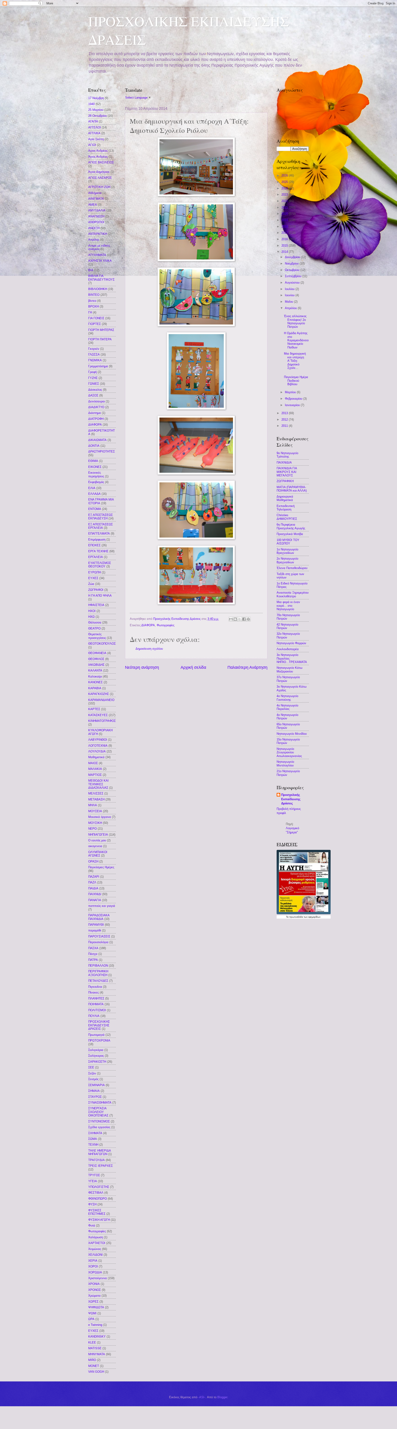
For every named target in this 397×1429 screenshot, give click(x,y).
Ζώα (91, 584)
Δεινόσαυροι (96, 401)
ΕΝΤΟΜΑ (94, 509)
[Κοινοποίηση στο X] (239, 619)
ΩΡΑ (91, 1319)
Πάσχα (92, 954)
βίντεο (92, 300)
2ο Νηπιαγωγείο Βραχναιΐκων (287, 560)
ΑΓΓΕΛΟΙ (94, 127)
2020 (285, 213)
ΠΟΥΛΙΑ (93, 1016)
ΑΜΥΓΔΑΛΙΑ (96, 210)
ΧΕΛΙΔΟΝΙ (95, 1254)
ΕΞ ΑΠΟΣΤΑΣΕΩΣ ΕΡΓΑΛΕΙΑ (100, 526)
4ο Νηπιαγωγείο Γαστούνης (287, 697)
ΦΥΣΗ (92, 1204)
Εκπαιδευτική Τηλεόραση (286, 507)
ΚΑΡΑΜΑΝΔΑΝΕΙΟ (101, 700)
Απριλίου (291, 308)
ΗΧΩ (91, 616)
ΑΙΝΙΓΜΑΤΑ (96, 198)
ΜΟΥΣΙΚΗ (95, 823)
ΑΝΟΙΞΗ (93, 228)
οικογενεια (95, 846)
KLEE (92, 1342)
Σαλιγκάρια (95, 1050)
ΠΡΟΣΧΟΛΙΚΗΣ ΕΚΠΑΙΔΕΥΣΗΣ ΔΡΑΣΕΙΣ (99, 1025)
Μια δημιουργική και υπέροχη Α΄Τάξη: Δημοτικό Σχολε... (295, 361)
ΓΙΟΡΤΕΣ (94, 324)
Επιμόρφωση (96, 539)
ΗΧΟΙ (92, 611)
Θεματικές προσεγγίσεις (97, 635)
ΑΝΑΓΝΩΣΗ (96, 216)
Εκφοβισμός (96, 482)
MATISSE (95, 1348)
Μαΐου (289, 301)
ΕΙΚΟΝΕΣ (95, 467)
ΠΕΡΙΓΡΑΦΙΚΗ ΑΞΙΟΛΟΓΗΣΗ (98, 973)
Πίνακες (93, 992)
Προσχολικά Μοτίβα (290, 534)
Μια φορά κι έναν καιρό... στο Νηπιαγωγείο (288, 605)
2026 (285, 175)
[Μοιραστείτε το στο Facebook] (244, 619)
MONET (93, 1366)
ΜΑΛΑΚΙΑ (95, 769)
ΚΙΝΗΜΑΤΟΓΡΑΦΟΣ (102, 721)
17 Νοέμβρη (96, 98)
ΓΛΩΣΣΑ (94, 354)
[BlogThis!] (235, 619)
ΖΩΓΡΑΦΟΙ (95, 590)
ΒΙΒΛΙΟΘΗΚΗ (97, 289)
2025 (285, 182)
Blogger (222, 1397)
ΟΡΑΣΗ (93, 861)
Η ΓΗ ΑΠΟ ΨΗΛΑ (100, 595)
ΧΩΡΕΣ (93, 1301)
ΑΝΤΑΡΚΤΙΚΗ (97, 234)
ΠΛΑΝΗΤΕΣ (96, 998)
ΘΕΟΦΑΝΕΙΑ (97, 653)
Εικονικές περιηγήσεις (96, 474)
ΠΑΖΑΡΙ (93, 876)
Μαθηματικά (96, 757)
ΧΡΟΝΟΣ (94, 1290)
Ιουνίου (290, 295)
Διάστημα (94, 413)
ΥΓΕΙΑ (92, 1181)
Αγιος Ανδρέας (98, 150)
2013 (285, 413)
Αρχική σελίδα (193, 667)
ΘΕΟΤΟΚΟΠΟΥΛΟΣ (102, 643)
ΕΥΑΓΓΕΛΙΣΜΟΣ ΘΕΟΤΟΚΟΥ (99, 564)
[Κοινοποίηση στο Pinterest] (248, 619)
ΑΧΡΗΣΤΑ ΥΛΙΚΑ (100, 260)
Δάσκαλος (95, 389)
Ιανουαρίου (293, 405)
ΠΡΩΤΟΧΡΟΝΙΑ (99, 1040)
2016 (285, 239)
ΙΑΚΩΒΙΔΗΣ (96, 664)
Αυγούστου (293, 282)
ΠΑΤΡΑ (93, 960)
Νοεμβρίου (292, 263)
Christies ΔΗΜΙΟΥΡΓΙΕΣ (287, 516)
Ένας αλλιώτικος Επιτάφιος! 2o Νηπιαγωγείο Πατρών (295, 321)
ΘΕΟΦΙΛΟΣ (96, 659)
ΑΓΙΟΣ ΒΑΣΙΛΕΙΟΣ (101, 162)
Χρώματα (94, 1295)
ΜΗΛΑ (92, 805)
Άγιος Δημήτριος (99, 172)
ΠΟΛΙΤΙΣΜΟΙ (97, 1010)
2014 (285, 251)
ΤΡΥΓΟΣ (94, 1175)
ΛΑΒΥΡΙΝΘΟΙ (97, 739)
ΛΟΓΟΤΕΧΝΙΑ (98, 745)
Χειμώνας (94, 1249)
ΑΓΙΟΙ (92, 145)
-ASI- (201, 1397)
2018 (285, 226)
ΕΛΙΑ (91, 488)
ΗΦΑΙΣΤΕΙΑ (96, 605)
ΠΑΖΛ (92, 882)
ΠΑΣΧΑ (93, 948)
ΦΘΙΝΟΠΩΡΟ (97, 1198)
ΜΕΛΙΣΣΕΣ (95, 793)
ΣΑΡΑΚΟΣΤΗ (97, 1061)
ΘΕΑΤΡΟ (94, 628)
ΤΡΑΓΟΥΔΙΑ (96, 1160)
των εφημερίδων (311, 917)
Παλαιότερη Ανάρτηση (247, 667)
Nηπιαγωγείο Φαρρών (291, 643)
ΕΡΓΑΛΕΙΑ (95, 557)
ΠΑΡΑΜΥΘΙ (96, 924)
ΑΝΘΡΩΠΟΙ (96, 222)
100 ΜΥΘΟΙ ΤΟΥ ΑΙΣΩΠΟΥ (288, 541)
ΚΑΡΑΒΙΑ (94, 688)
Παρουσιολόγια (98, 942)
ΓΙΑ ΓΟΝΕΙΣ (96, 318)
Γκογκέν (93, 348)
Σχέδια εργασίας (99, 1127)
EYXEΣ (93, 1330)
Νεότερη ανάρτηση (142, 667)
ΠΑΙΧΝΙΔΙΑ (284, 462)
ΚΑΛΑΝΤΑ (95, 670)
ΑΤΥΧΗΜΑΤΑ (97, 255)
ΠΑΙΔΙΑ (93, 888)
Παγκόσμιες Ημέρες (101, 867)
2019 (285, 220)
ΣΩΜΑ (92, 1139)
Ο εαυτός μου (97, 840)
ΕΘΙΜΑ (93, 461)
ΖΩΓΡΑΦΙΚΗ (285, 481)
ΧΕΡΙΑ (92, 1260)
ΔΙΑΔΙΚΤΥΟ (96, 407)
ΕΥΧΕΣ (93, 578)
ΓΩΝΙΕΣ (93, 383)
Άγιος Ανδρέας (98, 156)
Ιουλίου (290, 289)
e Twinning (95, 1325)
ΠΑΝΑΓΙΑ (94, 900)
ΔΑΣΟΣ (93, 395)
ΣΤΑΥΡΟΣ (95, 1097)
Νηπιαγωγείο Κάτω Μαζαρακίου (289, 669)
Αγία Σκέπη (96, 139)
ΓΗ (90, 312)
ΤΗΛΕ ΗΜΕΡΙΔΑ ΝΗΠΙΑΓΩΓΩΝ (99, 1152)
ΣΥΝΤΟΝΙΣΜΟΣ (99, 1121)
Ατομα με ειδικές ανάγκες (99, 247)
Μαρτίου (291, 392)
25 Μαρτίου (95, 109)
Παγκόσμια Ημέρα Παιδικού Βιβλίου (296, 380)
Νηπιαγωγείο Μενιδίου (292, 733)
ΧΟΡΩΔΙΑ (95, 1272)
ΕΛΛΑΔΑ (94, 493)
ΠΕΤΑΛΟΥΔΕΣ (98, 980)
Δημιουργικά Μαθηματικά (285, 498)
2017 (285, 232)
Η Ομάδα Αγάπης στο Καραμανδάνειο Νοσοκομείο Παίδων (296, 340)
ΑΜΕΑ (92, 204)
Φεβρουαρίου (294, 398)
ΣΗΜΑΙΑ (94, 1091)
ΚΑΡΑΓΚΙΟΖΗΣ (98, 694)
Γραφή (92, 372)
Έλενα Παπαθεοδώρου (292, 568)
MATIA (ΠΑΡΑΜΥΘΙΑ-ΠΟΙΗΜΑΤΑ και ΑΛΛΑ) (292, 488)
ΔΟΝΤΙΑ (93, 445)
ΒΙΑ (90, 270)
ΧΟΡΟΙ (93, 1266)
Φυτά (91, 1225)
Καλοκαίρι (95, 676)
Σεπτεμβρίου (293, 276)
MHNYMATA (96, 1354)
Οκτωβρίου (292, 270)
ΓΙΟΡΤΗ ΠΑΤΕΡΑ (100, 339)
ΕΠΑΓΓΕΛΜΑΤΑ (99, 533)
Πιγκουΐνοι (95, 986)
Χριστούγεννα (97, 1278)
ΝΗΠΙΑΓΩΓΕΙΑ (98, 834)
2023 (285, 194)
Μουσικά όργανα (99, 817)
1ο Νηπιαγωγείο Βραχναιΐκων (287, 551)
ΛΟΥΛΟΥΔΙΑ (97, 751)
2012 (285, 419)
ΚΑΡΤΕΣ (94, 709)
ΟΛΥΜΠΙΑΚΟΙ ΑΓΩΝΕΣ (97, 853)
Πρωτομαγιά (96, 1034)
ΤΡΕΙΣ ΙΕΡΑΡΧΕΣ (100, 1165)
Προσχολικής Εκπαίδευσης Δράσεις (291, 799)
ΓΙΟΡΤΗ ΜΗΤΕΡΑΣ (101, 330)
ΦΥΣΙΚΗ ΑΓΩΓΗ (99, 1219)
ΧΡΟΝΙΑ (94, 1284)
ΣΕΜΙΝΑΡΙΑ (96, 1085)
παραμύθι (94, 930)
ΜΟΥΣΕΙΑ (95, 811)
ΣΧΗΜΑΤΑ (95, 1133)
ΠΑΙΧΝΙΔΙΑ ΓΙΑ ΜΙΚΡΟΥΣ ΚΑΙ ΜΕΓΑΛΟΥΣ (287, 472)
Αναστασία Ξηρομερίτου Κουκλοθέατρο (293, 594)
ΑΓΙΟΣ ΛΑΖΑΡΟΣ (100, 177)
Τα (287, 917)
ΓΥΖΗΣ (93, 378)
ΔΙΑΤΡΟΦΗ (96, 419)
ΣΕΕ (91, 1067)
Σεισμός (93, 1079)
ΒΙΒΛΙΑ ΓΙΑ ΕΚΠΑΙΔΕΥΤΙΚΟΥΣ (101, 277)
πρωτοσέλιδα (296, 917)
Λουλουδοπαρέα (288, 649)
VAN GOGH (96, 1371)
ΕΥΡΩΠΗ (94, 572)
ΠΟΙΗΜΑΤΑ (96, 1004)
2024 (285, 188)
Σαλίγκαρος (96, 1055)
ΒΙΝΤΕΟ (93, 294)
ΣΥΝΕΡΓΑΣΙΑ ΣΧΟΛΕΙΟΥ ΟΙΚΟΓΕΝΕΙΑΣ (98, 1112)
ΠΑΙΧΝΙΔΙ (94, 894)
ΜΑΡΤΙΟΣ (95, 775)
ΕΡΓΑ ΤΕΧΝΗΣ (98, 551)
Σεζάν (92, 1073)
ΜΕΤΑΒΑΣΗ (96, 799)
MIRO (92, 1360)
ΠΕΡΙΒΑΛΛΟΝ (98, 965)
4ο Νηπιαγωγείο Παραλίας (287, 707)
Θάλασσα (94, 622)
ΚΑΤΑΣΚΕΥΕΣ (98, 715)
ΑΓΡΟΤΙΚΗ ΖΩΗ (99, 187)
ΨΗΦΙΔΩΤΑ (96, 1307)
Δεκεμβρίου (293, 257)
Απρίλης (93, 239)
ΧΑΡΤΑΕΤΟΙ (96, 1243)
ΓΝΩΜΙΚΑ (95, 360)
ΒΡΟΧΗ (93, 306)
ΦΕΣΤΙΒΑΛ (95, 1192)
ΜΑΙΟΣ (93, 763)
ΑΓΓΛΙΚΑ (94, 133)
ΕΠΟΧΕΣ (94, 545)
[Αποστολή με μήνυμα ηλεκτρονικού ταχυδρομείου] (231, 619)
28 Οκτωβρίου (97, 115)
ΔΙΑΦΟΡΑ (148, 625)
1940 (91, 104)
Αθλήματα (95, 193)
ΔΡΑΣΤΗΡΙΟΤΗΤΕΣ (101, 451)
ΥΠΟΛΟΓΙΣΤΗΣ (98, 1187)
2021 (285, 207)
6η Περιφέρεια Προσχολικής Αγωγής (291, 526)
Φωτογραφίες (165, 625)
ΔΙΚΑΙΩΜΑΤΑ (97, 440)
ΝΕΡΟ (92, 828)
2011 (285, 425)
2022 (285, 201)
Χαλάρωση (95, 1237)
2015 (285, 245)
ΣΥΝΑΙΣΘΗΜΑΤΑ (99, 1102)
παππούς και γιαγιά (101, 906)
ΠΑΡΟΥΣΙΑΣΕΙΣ (99, 936)
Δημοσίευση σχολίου (149, 648)
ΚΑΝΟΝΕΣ (95, 682)
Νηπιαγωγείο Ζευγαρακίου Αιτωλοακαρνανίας (289, 752)
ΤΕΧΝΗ (93, 1144)
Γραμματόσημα (98, 366)
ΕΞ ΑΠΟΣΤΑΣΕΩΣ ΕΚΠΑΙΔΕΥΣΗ (100, 516)
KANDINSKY (97, 1336)
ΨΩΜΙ (92, 1313)
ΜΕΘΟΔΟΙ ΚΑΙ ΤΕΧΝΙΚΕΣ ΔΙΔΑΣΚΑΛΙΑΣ (98, 784)
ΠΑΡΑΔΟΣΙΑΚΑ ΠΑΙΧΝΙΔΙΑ (98, 917)
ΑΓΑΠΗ (93, 121)
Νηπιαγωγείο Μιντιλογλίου (285, 763)
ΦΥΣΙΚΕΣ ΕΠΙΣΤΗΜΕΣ (96, 1212)
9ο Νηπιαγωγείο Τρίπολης (287, 454)
